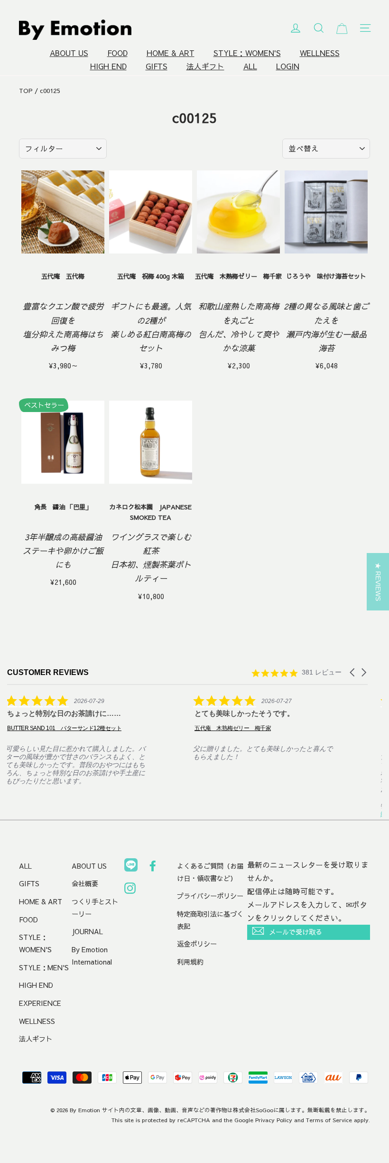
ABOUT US (69, 53)
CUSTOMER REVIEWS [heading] (48, 672)
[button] (353, 672)
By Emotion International (92, 955)
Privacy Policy (273, 1120)
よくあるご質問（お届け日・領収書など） (210, 872)
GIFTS (156, 66)
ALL (250, 66)
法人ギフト (205, 66)
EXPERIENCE (40, 1003)
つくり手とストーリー (95, 908)
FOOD (117, 53)
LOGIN (287, 66)
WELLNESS (320, 53)
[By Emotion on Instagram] (130, 890)
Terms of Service (329, 1120)
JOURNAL (87, 931)
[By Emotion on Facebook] (152, 867)
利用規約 (190, 961)
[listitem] (78, 739)
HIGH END (108, 66)
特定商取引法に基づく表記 (210, 920)
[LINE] (131, 866)
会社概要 (85, 883)
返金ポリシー (197, 943)
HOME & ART (170, 53)
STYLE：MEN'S (44, 967)
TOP (26, 90)
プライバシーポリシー (210, 895)
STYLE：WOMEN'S (247, 53)
